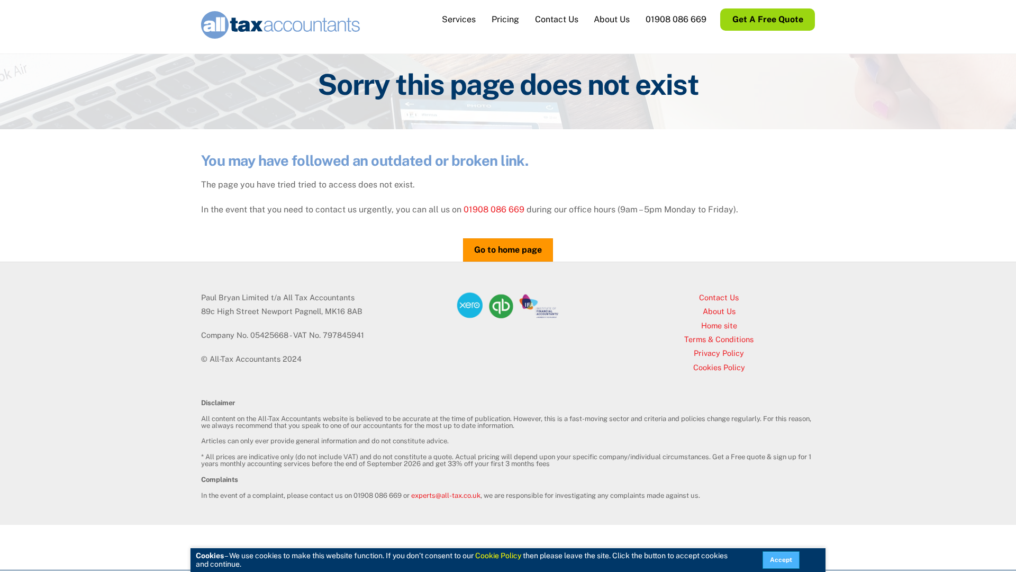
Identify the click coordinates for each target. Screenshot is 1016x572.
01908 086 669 (676, 19)
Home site (719, 325)
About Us (612, 19)
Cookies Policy (719, 367)
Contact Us (556, 19)
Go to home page (508, 250)
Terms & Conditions (719, 339)
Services (459, 19)
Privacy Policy (719, 353)
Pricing (505, 19)
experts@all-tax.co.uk (445, 495)
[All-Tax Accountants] (280, 33)
